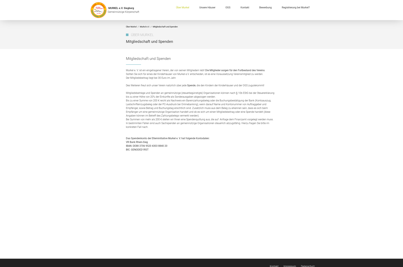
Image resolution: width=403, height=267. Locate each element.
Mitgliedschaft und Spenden (165, 27)
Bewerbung (265, 7)
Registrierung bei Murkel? (296, 7)
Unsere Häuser (207, 7)
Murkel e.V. (145, 27)
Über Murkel (182, 7)
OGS (227, 7)
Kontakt (245, 7)
